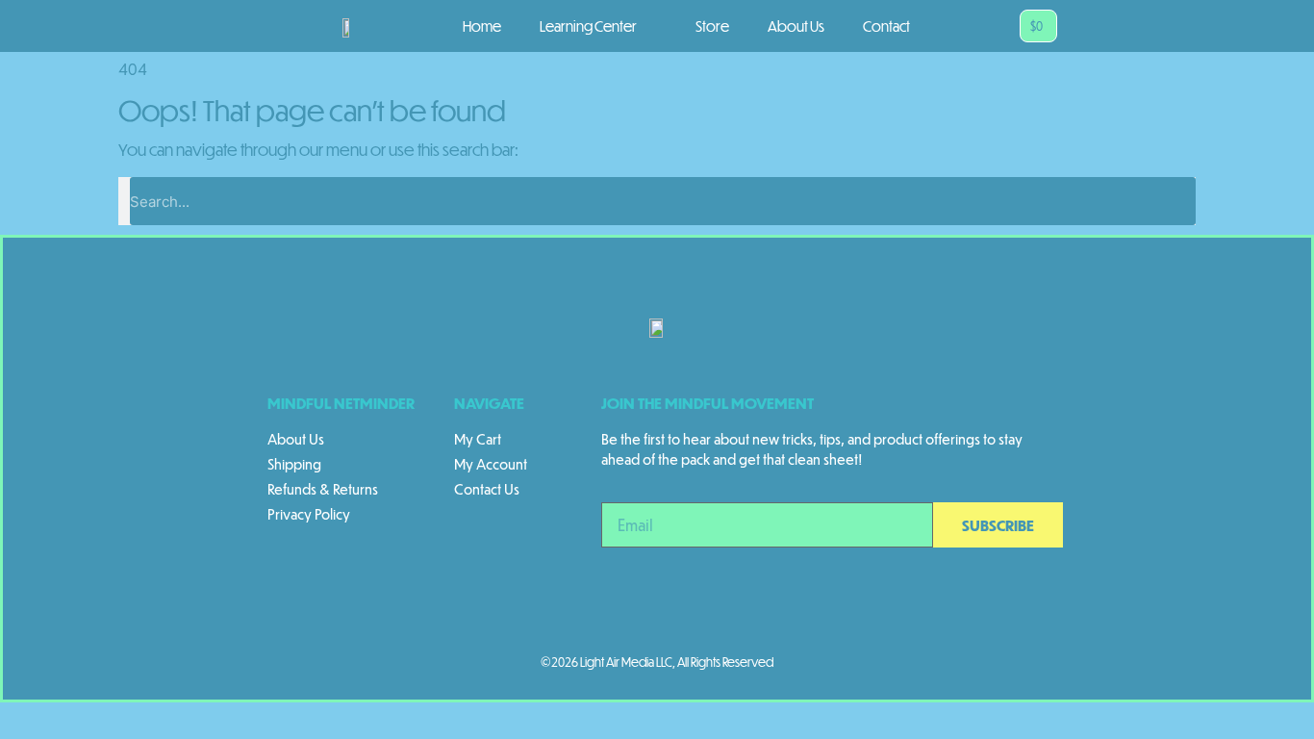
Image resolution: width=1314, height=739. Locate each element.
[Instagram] (551, 610)
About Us (796, 26)
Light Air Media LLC (626, 662)
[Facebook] (604, 610)
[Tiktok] (710, 610)
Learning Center (588, 26)
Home (482, 26)
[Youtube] (763, 610)
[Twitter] (657, 610)
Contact (886, 26)
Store (712, 26)
